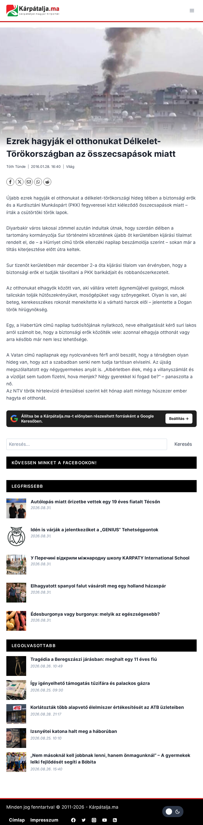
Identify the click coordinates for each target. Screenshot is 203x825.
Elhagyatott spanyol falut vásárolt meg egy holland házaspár (98, 586)
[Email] (29, 182)
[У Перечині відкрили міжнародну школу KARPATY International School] (16, 565)
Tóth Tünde (16, 166)
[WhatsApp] (38, 182)
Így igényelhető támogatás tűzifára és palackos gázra (90, 683)
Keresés (183, 444)
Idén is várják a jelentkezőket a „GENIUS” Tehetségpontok (94, 529)
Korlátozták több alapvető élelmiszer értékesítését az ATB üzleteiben (107, 707)
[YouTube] (104, 820)
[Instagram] (94, 820)
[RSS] (114, 820)
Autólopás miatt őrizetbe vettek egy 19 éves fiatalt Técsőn (95, 501)
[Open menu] (192, 10)
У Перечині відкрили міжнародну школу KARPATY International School (110, 558)
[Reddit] (47, 182)
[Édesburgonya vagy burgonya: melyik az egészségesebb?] (16, 621)
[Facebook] (10, 182)
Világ (70, 166)
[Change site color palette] (172, 811)
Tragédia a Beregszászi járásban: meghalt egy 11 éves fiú (93, 659)
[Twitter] (83, 820)
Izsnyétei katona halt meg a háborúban (73, 731)
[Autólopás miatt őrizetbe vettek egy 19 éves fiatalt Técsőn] (16, 508)
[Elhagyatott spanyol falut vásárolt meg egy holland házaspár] (16, 593)
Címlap (17, 820)
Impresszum (44, 820)
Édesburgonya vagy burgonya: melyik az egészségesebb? (96, 614)
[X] (20, 182)
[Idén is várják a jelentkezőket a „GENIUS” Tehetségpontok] (16, 536)
